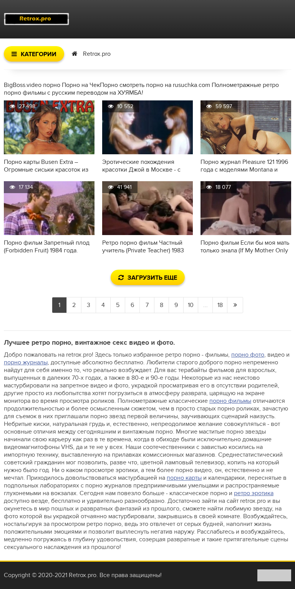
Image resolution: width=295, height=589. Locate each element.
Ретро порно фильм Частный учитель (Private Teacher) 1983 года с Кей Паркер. (143, 246)
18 (220, 305)
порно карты (184, 478)
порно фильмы (230, 401)
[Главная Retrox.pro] (36, 19)
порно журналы (26, 362)
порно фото (247, 355)
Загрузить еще (152, 278)
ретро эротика (253, 493)
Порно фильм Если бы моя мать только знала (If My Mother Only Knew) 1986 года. (245, 246)
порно (51, 85)
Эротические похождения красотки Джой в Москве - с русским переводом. (141, 166)
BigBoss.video (22, 85)
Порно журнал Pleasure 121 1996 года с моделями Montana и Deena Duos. (244, 166)
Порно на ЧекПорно (90, 85)
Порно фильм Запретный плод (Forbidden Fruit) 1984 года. (46, 246)
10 (191, 305)
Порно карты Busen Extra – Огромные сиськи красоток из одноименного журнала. (46, 166)
